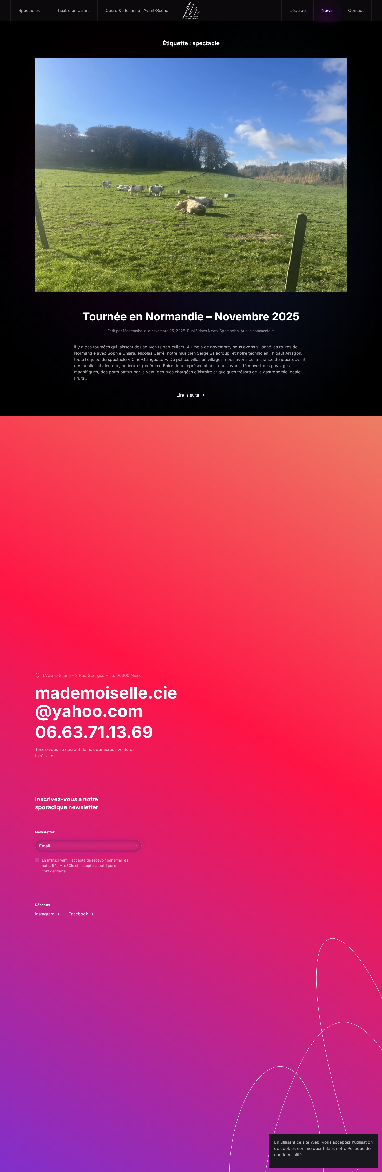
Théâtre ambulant (73, 10)
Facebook (78, 913)
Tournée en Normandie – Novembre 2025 (191, 316)
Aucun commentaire (258, 330)
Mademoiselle (134, 330)
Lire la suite (188, 395)
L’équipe (297, 10)
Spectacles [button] (29, 10)
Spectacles (229, 330)
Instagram (44, 913)
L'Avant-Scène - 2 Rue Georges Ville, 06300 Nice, (92, 675)
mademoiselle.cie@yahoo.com (106, 702)
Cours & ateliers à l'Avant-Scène (137, 10)
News (326, 10)
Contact (356, 10)
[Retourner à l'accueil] (191, 10)
